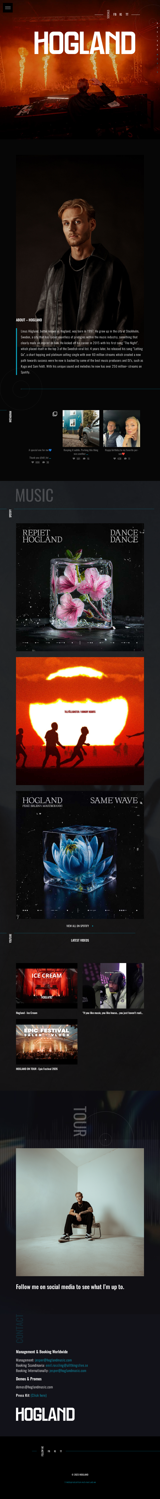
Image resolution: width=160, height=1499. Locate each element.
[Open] (40, 428)
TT (127, 14)
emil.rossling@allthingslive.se (67, 1365)
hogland (40, 413)
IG (120, 14)
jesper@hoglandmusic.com (53, 1359)
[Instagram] (55, 443)
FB (114, 14)
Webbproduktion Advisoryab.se (80, 1482)
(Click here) (39, 1395)
